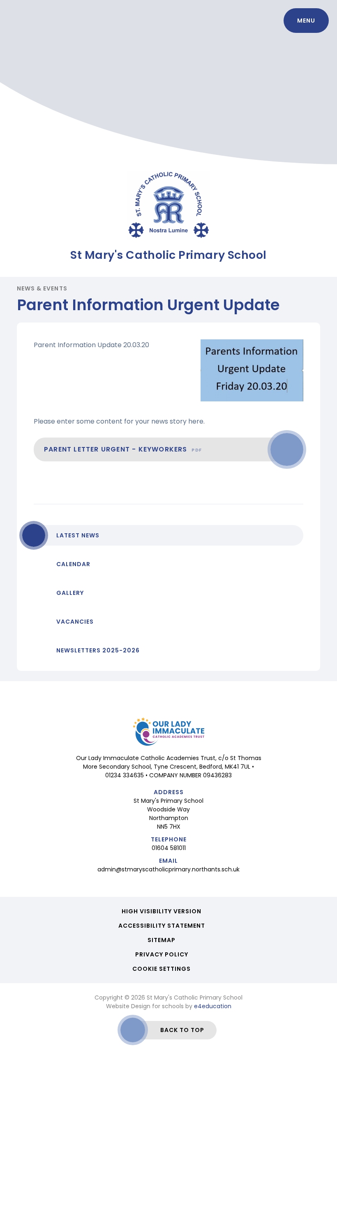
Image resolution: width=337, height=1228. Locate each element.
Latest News (77, 535)
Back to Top (182, 1030)
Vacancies (75, 621)
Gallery (70, 593)
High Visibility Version (161, 911)
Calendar (73, 564)
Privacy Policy (161, 954)
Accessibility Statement (161, 926)
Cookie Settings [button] (161, 969)
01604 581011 (169, 848)
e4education (212, 1006)
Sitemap (161, 940)
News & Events (42, 288)
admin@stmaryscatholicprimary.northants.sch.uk (168, 869)
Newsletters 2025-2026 (98, 650)
